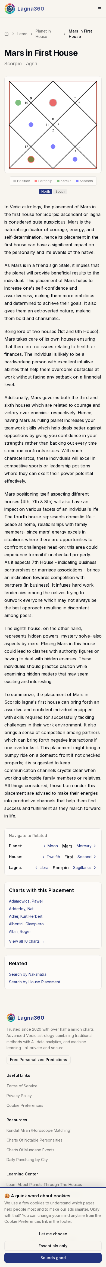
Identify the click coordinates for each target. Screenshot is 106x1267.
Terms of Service (22, 1086)
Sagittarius (82, 867)
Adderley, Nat (21, 908)
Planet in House (43, 34)
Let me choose (53, 1234)
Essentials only (53, 1245)
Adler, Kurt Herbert (25, 916)
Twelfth (53, 856)
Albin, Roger (20, 931)
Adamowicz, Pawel (26, 901)
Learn (22, 33)
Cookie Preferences (25, 1105)
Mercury (84, 845)
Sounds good (53, 1257)
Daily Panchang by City (27, 1159)
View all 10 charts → (27, 941)
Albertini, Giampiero (26, 924)
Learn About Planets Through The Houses (44, 1184)
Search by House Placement (34, 982)
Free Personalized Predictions (38, 1059)
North (45, 191)
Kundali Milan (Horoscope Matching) (39, 1130)
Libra (44, 867)
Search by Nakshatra (27, 974)
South (60, 191)
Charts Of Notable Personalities (35, 1140)
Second (84, 856)
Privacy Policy (19, 1095)
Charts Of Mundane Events (30, 1150)
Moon (53, 845)
